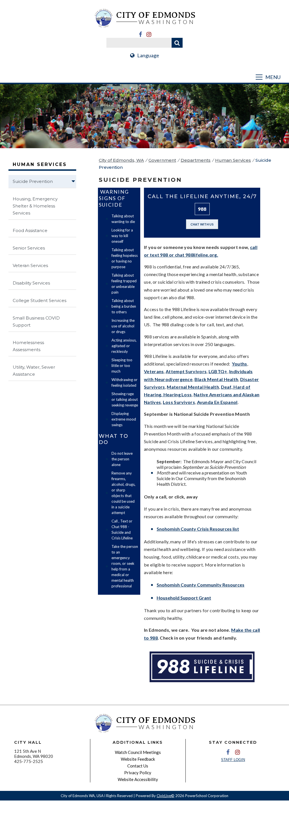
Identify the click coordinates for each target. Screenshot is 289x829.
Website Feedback (138, 759)
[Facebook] (140, 34)
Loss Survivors (179, 402)
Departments (196, 160)
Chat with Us (202, 224)
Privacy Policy (137, 772)
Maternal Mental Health (193, 387)
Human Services (233, 160)
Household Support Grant (184, 597)
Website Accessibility (138, 779)
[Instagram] (149, 34)
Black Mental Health (216, 379)
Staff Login (233, 760)
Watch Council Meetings (138, 752)
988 (202, 209)
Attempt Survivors (186, 371)
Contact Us (137, 765)
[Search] (177, 43)
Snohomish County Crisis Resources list (198, 528)
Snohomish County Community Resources (200, 584)
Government (162, 160)
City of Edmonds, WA (121, 160)
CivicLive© (165, 795)
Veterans (154, 371)
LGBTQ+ (218, 371)
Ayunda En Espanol (217, 402)
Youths (239, 363)
